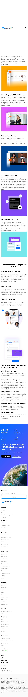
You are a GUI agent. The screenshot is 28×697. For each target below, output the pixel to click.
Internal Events (4, 544)
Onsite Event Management (7, 515)
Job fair (2, 577)
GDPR (2, 645)
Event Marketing (4, 546)
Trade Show (3, 570)
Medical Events (4, 563)
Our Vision (3, 594)
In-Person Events (5, 539)
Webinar (3, 542)
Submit (14, 497)
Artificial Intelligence (5, 525)
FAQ (2, 613)
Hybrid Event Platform (6, 537)
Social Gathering (4, 568)
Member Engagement (6, 566)
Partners (3, 631)
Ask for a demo (16, 456)
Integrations (4, 660)
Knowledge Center (5, 624)
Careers (3, 592)
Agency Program (4, 628)
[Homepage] (7, 28)
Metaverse (3, 512)
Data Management (5, 643)
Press (2, 589)
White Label (3, 517)
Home (2, 655)
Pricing (2, 657)
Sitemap (3, 648)
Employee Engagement (6, 558)
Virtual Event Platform (6, 535)
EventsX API (4, 601)
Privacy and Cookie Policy (6, 640)
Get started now (6, 456)
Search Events (4, 662)
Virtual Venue (4, 510)
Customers (3, 587)
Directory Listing (4, 626)
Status (4, 650)
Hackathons (3, 561)
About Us (3, 585)
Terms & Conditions (5, 638)
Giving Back (3, 599)
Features (3, 523)
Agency (3, 575)
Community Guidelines (6, 597)
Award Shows (4, 554)
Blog (2, 619)
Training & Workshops (5, 573)
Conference (4, 556)
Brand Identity (4, 604)
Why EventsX (4, 527)
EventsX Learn (4, 621)
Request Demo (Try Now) (6, 611)
